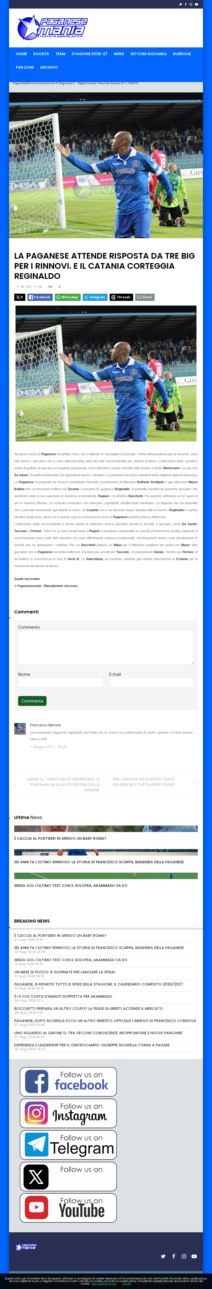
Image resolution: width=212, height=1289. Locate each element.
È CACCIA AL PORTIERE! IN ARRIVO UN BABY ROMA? (60, 838)
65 (22, 857)
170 (23, 833)
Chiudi (127, 1284)
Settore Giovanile (148, 53)
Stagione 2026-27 (90, 53)
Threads (124, 297)
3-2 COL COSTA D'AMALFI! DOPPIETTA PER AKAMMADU (63, 996)
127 (23, 880)
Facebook (42, 297)
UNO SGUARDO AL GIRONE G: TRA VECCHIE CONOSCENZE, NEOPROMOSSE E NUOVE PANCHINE (98, 1032)
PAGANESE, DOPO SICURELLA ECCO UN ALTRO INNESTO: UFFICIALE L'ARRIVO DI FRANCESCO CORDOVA (105, 1020)
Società (41, 53)
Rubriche (182, 53)
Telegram (97, 297)
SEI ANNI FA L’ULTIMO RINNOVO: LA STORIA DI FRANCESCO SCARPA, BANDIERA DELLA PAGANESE (99, 862)
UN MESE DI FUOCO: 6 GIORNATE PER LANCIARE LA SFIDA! (64, 972)
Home (21, 53)
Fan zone (25, 67)
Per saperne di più (104, 1284)
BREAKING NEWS (32, 921)
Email (147, 297)
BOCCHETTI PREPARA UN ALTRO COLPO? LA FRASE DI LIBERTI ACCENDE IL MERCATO (88, 1008)
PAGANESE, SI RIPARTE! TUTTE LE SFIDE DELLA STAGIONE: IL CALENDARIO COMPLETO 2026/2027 (98, 984)
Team (60, 53)
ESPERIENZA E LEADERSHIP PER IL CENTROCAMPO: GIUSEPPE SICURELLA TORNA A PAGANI (92, 1045)
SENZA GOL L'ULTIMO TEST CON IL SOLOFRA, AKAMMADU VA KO (70, 885)
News (119, 53)
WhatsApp (69, 297)
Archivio (49, 67)
